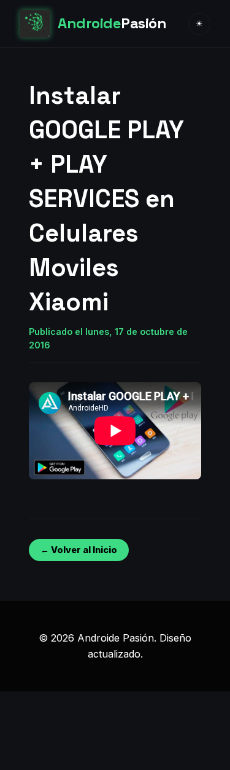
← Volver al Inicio (78, 549)
